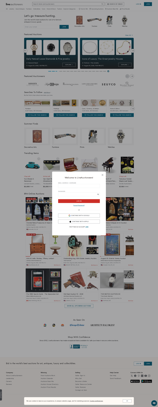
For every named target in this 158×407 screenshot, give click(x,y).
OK (127, 401)
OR (79, 210)
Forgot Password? (79, 205)
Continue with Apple (80, 221)
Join (86, 227)
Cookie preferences (96, 401)
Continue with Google (80, 215)
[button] (98, 194)
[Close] (102, 175)
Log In (79, 201)
